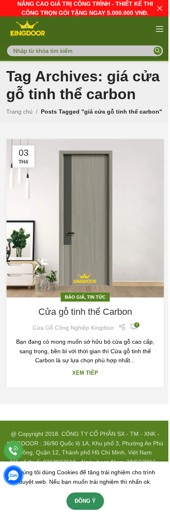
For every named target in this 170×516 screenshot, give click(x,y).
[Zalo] (13, 475)
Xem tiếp (85, 373)
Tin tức (96, 297)
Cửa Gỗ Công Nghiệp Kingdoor (73, 327)
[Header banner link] (85, 8)
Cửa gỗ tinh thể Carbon (85, 312)
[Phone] (13, 450)
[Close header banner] (159, 8)
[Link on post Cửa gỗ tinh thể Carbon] (85, 218)
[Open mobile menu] (159, 29)
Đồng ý (85, 501)
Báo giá (75, 297)
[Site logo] (27, 28)
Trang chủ (19, 111)
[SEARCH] (157, 51)
